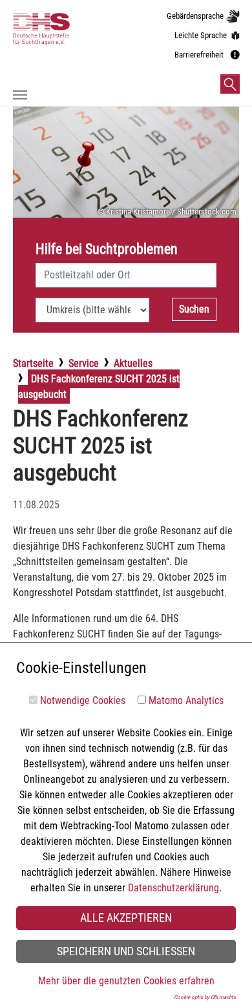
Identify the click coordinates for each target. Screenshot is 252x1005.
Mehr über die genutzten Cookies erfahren (126, 981)
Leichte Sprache (200, 35)
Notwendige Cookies (82, 700)
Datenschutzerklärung (173, 888)
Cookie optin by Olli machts (205, 997)
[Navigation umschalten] (20, 95)
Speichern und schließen (126, 951)
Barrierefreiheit (199, 54)
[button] (230, 84)
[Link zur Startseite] (51, 47)
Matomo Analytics (186, 700)
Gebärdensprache (195, 16)
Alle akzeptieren (126, 917)
